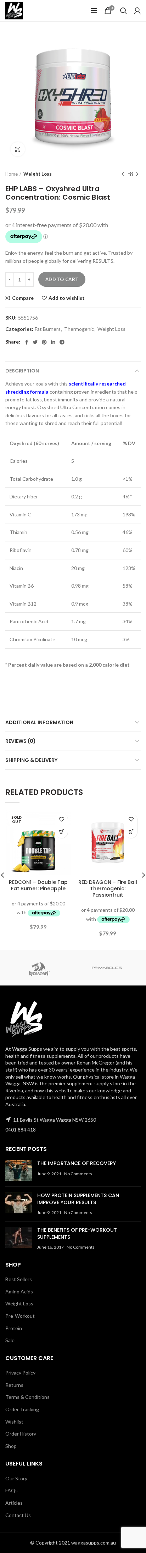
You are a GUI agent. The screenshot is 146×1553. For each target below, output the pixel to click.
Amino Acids (19, 1291)
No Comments (78, 1173)
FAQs (11, 1490)
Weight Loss (37, 174)
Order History (20, 1434)
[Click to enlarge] (18, 149)
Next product (137, 173)
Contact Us (18, 1515)
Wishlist (14, 1422)
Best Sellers (18, 1279)
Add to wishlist (67, 298)
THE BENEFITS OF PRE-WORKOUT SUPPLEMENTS (77, 1233)
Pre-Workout (20, 1316)
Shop (11, 1446)
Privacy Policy (20, 1373)
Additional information (39, 722)
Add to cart (61, 279)
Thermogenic (79, 329)
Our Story (16, 1478)
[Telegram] (62, 342)
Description (22, 370)
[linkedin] (53, 342)
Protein (13, 1328)
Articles (14, 1503)
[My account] (137, 10)
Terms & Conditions (27, 1397)
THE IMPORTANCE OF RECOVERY (76, 1163)
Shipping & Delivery (31, 760)
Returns (14, 1385)
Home (11, 174)
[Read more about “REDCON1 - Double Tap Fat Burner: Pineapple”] (61, 832)
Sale (10, 1340)
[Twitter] (35, 342)
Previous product (123, 173)
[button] (131, 832)
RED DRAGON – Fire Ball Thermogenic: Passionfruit (107, 888)
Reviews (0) (20, 741)
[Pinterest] (44, 342)
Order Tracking (22, 1409)
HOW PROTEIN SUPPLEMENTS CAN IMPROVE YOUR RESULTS (78, 1199)
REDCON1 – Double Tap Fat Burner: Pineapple (38, 885)
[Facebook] (26, 342)
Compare (23, 298)
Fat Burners (48, 329)
